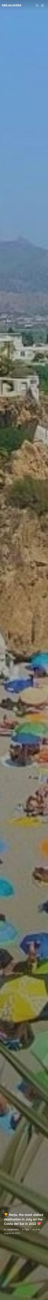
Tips (26, 1229)
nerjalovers (13, 1229)
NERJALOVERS (11, 5)
